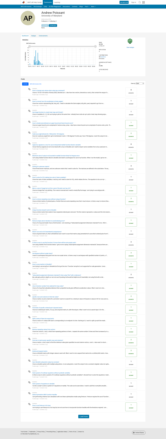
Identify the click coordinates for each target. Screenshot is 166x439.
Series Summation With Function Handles (44, 394)
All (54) (25, 84)
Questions (103, 57)
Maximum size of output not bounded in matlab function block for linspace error (56, 155)
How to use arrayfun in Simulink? (42, 264)
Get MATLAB (124, 2)
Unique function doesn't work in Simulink (44, 210)
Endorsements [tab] (43, 36)
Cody (45, 6)
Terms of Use (72, 431)
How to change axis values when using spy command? (48, 90)
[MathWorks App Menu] (143, 2)
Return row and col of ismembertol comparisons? (47, 231)
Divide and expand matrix (39, 351)
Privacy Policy (41, 431)
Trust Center (24, 431)
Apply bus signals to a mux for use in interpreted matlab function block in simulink (56, 145)
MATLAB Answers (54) (35, 84)
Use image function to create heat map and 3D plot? (47, 112)
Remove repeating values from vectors (43, 329)
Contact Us (81, 431)
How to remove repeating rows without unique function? (49, 199)
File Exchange (38, 6)
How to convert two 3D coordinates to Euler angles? (47, 101)
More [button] (92, 6)
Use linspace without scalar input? (42, 253)
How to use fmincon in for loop (41, 405)
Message (53, 25)
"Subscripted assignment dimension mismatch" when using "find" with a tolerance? (56, 275)
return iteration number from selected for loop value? (48, 286)
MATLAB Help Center (34, 2)
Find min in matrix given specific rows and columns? (47, 340)
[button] (140, 2)
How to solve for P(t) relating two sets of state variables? (49, 177)
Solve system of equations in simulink (43, 384)
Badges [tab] (33, 36)
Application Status (62, 431)
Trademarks (32, 431)
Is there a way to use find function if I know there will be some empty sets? (54, 242)
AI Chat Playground (55, 6)
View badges (130, 47)
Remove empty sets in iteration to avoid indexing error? (48, 221)
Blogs (81, 6)
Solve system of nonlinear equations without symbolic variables (51, 373)
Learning (57, 2)
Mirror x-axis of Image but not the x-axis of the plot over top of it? (51, 188)
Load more (84, 416)
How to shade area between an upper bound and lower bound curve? (52, 123)
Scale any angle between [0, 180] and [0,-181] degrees (48, 134)
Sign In (133, 2)
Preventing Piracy (51, 431)
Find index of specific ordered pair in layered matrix (47, 307)
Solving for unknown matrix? (40, 166)
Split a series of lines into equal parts (43, 318)
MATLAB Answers (26, 6)
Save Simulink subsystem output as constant (45, 362)
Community (48, 2)
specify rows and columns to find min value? (45, 297)
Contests (74, 6)
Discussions (66, 6)
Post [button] (86, 6)
